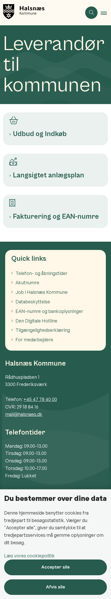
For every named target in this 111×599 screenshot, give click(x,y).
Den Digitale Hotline (36, 321)
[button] (106, 13)
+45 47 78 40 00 (40, 399)
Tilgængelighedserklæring (42, 330)
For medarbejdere (34, 339)
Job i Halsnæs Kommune (41, 292)
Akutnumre (27, 282)
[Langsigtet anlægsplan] (55, 159)
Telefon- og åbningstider (41, 273)
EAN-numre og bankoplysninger (49, 311)
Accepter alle (55, 567)
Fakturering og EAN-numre (56, 216)
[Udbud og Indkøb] (55, 118)
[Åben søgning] (91, 12)
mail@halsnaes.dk (23, 414)
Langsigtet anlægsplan (48, 175)
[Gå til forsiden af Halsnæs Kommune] (41, 12)
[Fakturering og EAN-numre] (55, 201)
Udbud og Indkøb (40, 134)
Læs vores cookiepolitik (29, 555)
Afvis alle (55, 587)
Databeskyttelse (32, 301)
